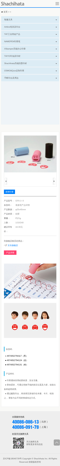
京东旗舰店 (12, 245)
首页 (5, 12)
